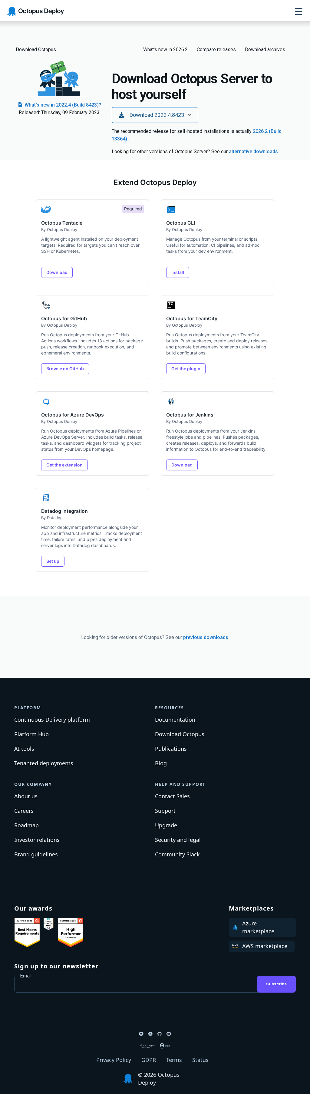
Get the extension (64, 464)
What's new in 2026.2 (165, 49)
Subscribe (276, 983)
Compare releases (216, 49)
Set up (52, 561)
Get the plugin (185, 368)
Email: (26, 976)
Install (177, 272)
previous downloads (205, 637)
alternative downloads (253, 151)
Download (57, 272)
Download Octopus (36, 49)
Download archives (265, 49)
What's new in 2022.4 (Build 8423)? (62, 105)
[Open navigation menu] (298, 11)
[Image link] (27, 932)
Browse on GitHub (65, 368)
